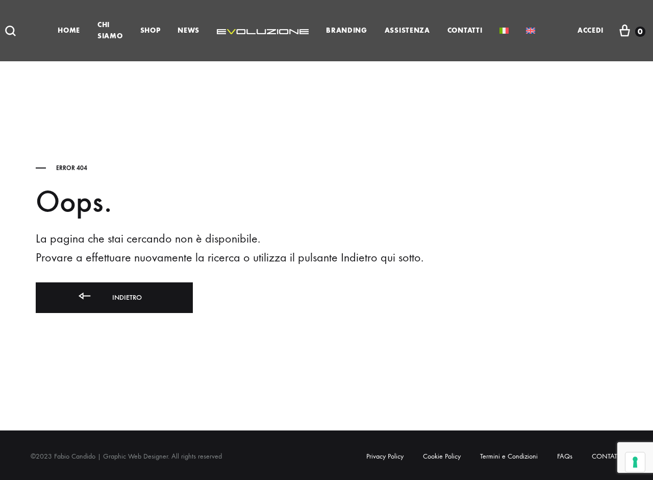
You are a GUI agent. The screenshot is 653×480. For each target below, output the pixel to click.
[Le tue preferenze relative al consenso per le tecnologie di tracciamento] (635, 462)
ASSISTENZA (407, 30)
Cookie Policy (442, 456)
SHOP (150, 30)
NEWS (188, 30)
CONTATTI (465, 30)
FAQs (564, 456)
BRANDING (346, 30)
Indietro (126, 297)
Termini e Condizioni (509, 456)
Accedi (590, 30)
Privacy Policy (385, 456)
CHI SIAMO (110, 30)
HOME (69, 30)
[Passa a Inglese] (530, 31)
